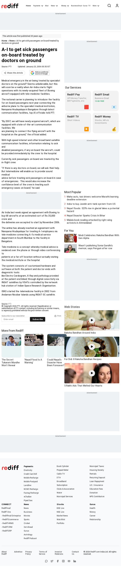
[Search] (109, 5)
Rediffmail (6, 508)
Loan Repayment (97, 481)
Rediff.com (95, 552)
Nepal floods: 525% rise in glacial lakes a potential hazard (93, 210)
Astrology (28, 535)
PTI (10, 67)
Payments (36, 6)
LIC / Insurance (96, 485)
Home (28, 6)
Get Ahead (28, 527)
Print (59, 316)
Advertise (18, 552)
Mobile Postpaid (31, 481)
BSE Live (60, 508)
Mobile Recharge (31, 478)
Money (63, 6)
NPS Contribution (97, 496)
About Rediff (4, 553)
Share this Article (15, 73)
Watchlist (61, 519)
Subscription (62, 485)
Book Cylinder (63, 466)
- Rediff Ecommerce (10, 519)
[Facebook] (57, 561)
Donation (94, 493)
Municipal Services (65, 496)
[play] (92, 320)
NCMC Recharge (31, 489)
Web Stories (72, 306)
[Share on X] (52, 561)
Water (59, 493)
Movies (27, 516)
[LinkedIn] (74, 561)
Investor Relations (59, 553)
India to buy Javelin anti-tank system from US (91, 204)
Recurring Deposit (97, 478)
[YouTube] (69, 561)
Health (92, 508)
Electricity (28, 470)
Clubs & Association (65, 489)
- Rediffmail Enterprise (11, 516)
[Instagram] (63, 561)
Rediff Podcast (30, 538)
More (94, 6)
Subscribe (37, 319)
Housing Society (97, 470)
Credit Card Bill (30, 474)
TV (89, 6)
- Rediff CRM (7, 527)
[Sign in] (117, 5)
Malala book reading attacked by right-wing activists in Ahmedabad (89, 221)
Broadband (61, 481)
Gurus (85, 6)
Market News (62, 516)
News (53, 6)
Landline (27, 485)
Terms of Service (43, 553)
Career (92, 516)
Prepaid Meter (62, 470)
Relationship (95, 519)
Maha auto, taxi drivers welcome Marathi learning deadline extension (92, 198)
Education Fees (96, 489)
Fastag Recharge (31, 493)
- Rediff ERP (7, 531)
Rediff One (6, 512)
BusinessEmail (76, 6)
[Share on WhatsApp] (46, 561)
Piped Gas (28, 500)
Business (28, 512)
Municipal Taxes (97, 466)
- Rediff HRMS (7, 523)
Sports (26, 519)
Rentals (93, 474)
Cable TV (61, 474)
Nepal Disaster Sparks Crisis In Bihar (86, 215)
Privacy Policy (28, 553)
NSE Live (60, 512)
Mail (47, 6)
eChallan (28, 497)
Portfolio (60, 523)
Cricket (27, 523)
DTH (59, 478)
